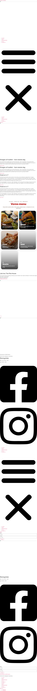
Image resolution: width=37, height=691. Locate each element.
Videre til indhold (3, 0)
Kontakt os (3, 42)
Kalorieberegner (4, 40)
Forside (3, 38)
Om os (3, 41)
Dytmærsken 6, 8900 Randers (5, 674)
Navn (1, 666)
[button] (18, 79)
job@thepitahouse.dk (3, 278)
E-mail (1, 669)
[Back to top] (1, 316)
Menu (3, 39)
